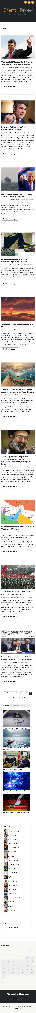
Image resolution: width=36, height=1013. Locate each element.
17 (4, 969)
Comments (15, 705)
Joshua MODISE (12, 881)
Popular (6, 705)
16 (32, 965)
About (13, 999)
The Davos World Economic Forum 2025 (15, 728)
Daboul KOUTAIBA (14, 597)
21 (23, 969)
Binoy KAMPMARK (14, 67)
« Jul (2, 982)
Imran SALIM (12, 868)
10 (8, 697)
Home (7, 999)
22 (27, 969)
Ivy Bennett (13, 395)
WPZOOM (18, 1008)
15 (27, 965)
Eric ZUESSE (13, 132)
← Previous (9, 693)
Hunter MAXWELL (13, 864)
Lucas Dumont (12, 893)
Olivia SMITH (12, 906)
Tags (23, 705)
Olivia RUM (11, 902)
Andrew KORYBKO (14, 662)
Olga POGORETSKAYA (14, 897)
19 (13, 969)
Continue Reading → (10, 86)
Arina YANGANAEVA (14, 839)
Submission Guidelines (23, 999)
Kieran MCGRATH (13, 885)
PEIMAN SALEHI (13, 910)
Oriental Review (18, 994)
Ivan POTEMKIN (13, 872)
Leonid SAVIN (12, 889)
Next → (26, 697)
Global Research (14, 467)
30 (19, 697)
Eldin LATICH (12, 852)
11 (13, 697)
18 (8, 969)
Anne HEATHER (13, 329)
